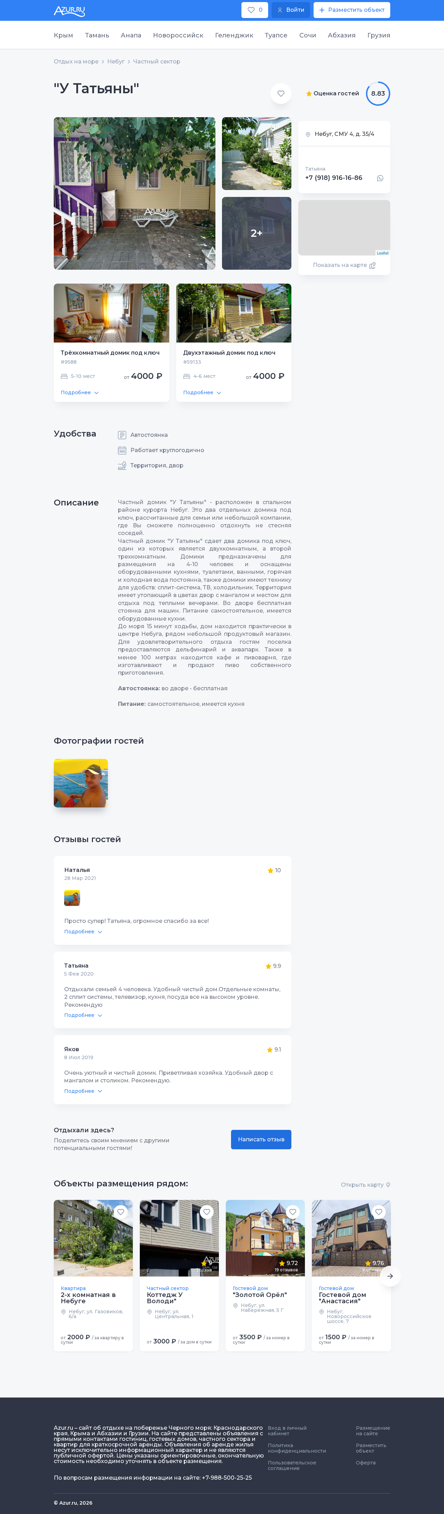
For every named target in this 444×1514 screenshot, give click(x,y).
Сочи (307, 35)
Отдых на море (76, 61)
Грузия (378, 35)
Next (390, 1276)
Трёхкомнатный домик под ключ (110, 352)
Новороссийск (178, 35)
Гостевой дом (250, 1288)
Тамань (97, 35)
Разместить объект (371, 1448)
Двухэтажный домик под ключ (229, 352)
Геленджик (234, 35)
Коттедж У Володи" (165, 1298)
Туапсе (276, 35)
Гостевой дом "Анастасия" (342, 1298)
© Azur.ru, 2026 (73, 1502)
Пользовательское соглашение (292, 1465)
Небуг (116, 61)
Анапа (131, 35)
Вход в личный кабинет (287, 1431)
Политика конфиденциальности (297, 1448)
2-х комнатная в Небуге (88, 1298)
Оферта (366, 1463)
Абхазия (342, 35)
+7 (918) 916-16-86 (333, 178)
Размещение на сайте (373, 1431)
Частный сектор (156, 61)
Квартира (73, 1288)
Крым (63, 35)
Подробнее (76, 392)
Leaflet (382, 253)
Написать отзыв (261, 1139)
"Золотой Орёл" (260, 1295)
